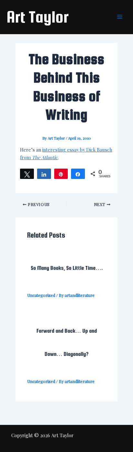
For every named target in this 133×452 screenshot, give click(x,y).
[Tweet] (27, 174)
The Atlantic (44, 157)
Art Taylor (37, 16)
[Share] (44, 174)
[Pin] (61, 174)
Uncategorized (41, 295)
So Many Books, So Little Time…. (67, 268)
